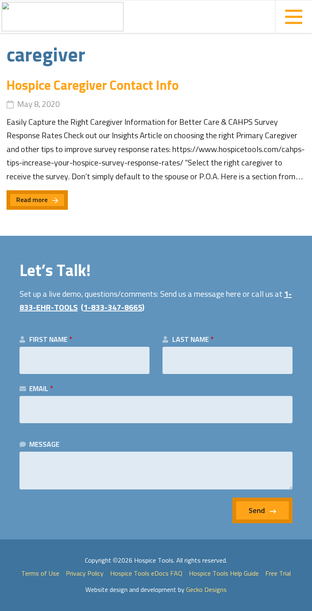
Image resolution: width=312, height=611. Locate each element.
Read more (32, 200)
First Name (50, 340)
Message (44, 444)
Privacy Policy (85, 573)
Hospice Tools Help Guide (224, 573)
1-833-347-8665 (112, 308)
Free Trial (278, 573)
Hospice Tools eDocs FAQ (146, 573)
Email (41, 389)
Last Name (192, 340)
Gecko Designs (206, 590)
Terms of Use (40, 573)
